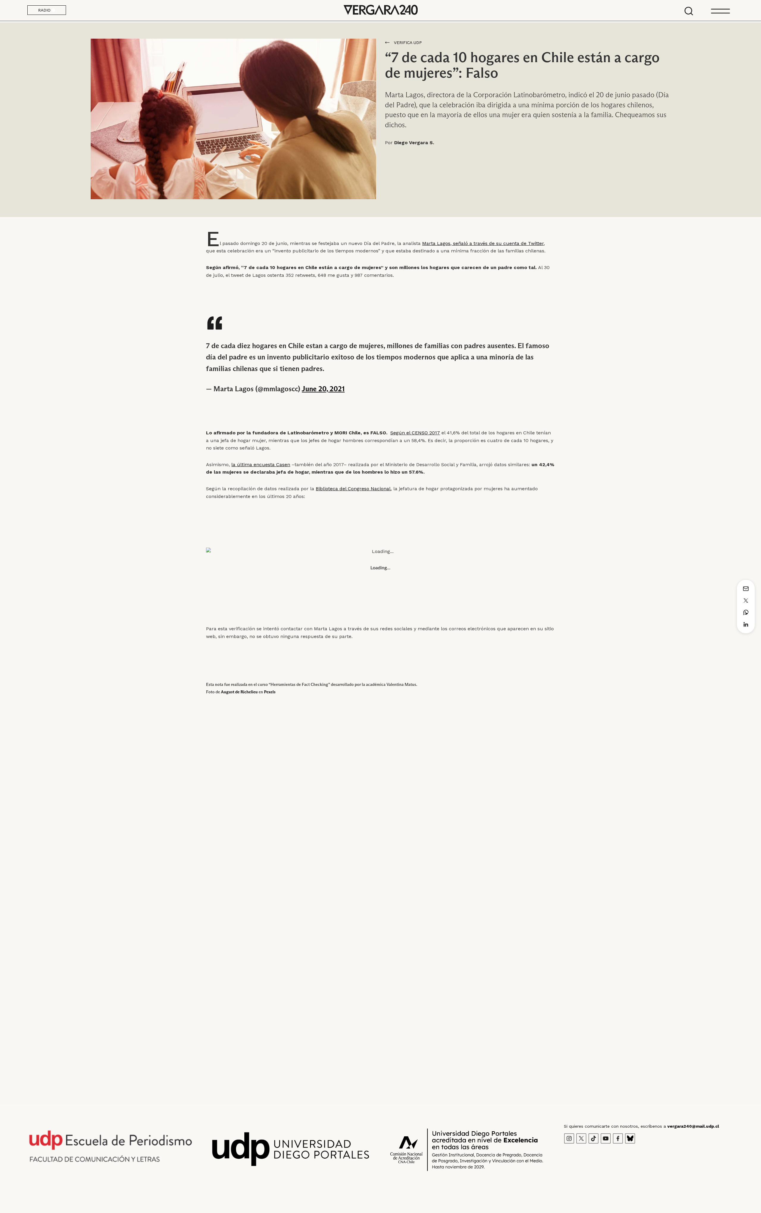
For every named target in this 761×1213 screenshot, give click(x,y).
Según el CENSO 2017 (415, 433)
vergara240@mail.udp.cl (693, 1126)
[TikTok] (593, 1138)
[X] (581, 1138)
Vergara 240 (380, 10)
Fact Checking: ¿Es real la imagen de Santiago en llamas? (592, 904)
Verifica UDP (408, 42)
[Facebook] (618, 1138)
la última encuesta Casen (260, 464)
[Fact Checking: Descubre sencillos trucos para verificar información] (380, 841)
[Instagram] (569, 1138)
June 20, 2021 (323, 388)
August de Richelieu (239, 692)
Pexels (270, 692)
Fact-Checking (41, 893)
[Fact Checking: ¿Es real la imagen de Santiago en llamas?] (619, 841)
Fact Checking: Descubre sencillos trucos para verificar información (369, 904)
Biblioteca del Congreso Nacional (353, 488)
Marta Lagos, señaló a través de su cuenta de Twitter (483, 243)
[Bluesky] (630, 1138)
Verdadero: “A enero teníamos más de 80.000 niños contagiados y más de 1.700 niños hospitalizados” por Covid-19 (141, 908)
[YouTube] (605, 1138)
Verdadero (69, 893)
